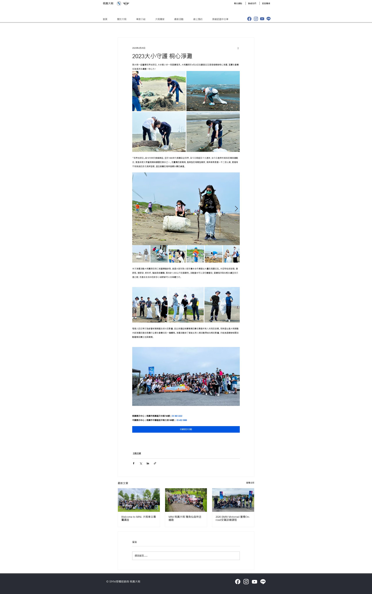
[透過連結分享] (155, 463)
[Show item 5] (213, 254)
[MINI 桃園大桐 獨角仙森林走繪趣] (186, 500)
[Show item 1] (141, 254)
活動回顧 (137, 453)
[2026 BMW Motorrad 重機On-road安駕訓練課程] (233, 500)
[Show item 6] (231, 254)
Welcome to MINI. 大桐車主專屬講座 (138, 518)
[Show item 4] (195, 254)
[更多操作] (238, 48)
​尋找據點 (238, 3)
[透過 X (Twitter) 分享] (140, 463)
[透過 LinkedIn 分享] (147, 463)
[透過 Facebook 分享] (133, 463)
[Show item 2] (159, 254)
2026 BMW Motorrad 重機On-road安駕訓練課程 (233, 518)
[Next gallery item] (236, 209)
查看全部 (250, 483)
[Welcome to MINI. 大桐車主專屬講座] (139, 500)
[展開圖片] (159, 91)
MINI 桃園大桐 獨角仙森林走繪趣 (185, 518)
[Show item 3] (177, 254)
